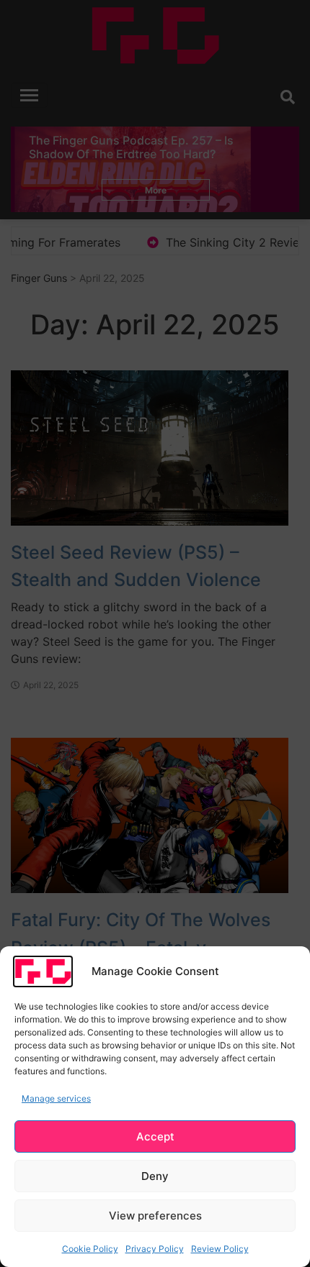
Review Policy (220, 1248)
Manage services (56, 1098)
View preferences (155, 1215)
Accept (155, 1136)
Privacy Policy (154, 1248)
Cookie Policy (90, 1248)
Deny (155, 1176)
